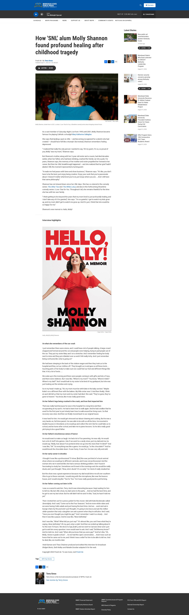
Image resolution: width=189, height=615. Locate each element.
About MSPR (89, 20)
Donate (150, 5)
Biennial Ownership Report (135, 604)
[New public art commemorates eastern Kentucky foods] (130, 37)
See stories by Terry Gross (57, 580)
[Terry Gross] (39, 578)
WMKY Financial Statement (84, 600)
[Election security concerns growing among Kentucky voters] (130, 78)
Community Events (105, 20)
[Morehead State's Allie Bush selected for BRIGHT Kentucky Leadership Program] (130, 58)
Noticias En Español (123, 20)
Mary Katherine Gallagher (82, 134)
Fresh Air (79, 552)
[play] (36, 14)
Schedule (37, 20)
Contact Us (130, 609)
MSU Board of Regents (108, 605)
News (65, 20)
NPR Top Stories (47, 559)
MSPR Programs (51, 20)
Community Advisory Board (84, 604)
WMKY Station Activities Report (85, 609)
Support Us (75, 20)
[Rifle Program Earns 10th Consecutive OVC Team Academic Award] (130, 138)
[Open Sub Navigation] (42, 20)
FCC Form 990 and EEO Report (136, 600)
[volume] (42, 14)
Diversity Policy (106, 610)
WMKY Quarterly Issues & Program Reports (112, 600)
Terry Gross (49, 61)
